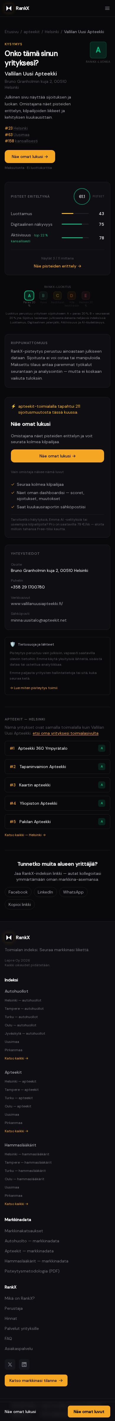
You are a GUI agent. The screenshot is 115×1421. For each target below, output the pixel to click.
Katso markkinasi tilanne (33, 1380)
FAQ (8, 1338)
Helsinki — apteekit (20, 1081)
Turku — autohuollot (21, 1016)
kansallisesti (26, 140)
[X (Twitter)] (10, 1364)
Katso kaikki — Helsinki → (25, 835)
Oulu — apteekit (18, 1106)
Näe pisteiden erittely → (57, 266)
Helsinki (52, 31)
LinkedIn (45, 892)
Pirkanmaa (13, 1050)
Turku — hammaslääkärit (25, 1170)
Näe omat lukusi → (30, 156)
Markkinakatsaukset (24, 1230)
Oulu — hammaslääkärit (24, 1179)
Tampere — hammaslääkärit (28, 1162)
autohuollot (16, 991)
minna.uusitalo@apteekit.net (39, 620)
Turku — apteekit (19, 1098)
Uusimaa (21, 134)
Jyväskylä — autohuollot (25, 1033)
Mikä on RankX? (20, 1298)
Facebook (18, 892)
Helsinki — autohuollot (23, 1000)
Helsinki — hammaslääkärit (27, 1154)
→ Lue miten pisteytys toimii (34, 688)
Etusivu (12, 31)
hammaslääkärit (20, 1145)
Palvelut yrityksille (22, 1328)
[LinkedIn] (24, 1364)
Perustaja (14, 1308)
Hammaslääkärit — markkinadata (36, 1261)
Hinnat (11, 1318)
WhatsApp (73, 892)
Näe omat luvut (89, 1411)
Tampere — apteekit (22, 1089)
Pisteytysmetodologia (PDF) (32, 1271)
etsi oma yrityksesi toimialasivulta (65, 733)
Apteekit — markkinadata (29, 1251)
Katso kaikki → (16, 1058)
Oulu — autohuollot (20, 1025)
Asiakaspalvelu (19, 1348)
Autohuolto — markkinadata (32, 1240)
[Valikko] (107, 8)
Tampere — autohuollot (24, 1008)
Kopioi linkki (20, 904)
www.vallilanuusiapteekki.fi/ (37, 603)
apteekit (32, 31)
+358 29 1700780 (28, 587)
